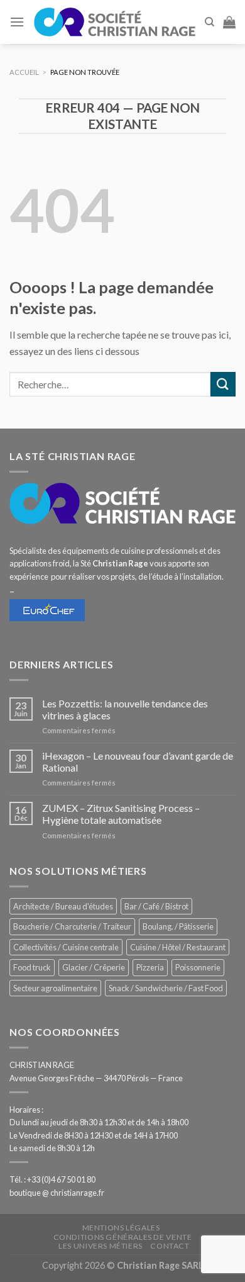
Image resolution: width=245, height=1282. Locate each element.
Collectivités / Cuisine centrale (66, 947)
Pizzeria (150, 967)
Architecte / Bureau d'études (63, 906)
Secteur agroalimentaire (55, 988)
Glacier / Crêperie (93, 967)
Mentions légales (121, 1227)
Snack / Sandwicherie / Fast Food (166, 988)
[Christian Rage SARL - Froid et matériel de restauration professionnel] (114, 22)
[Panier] (229, 22)
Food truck (32, 967)
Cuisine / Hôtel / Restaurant (178, 947)
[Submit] (223, 384)
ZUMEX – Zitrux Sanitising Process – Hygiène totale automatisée (121, 814)
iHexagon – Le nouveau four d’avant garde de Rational (137, 761)
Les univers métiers (100, 1246)
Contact (169, 1246)
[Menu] (16, 21)
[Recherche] (209, 22)
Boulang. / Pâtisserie (178, 926)
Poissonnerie (197, 967)
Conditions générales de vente (122, 1237)
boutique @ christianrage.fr (56, 1193)
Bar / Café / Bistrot (156, 906)
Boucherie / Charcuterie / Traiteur (72, 926)
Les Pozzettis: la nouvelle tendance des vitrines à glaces (125, 709)
